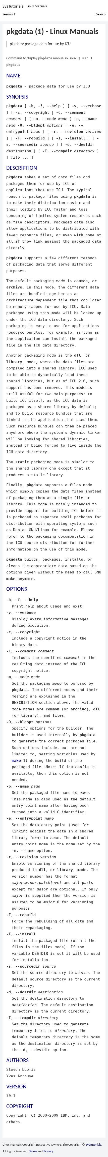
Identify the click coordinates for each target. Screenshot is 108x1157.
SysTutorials (13, 6)
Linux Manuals (37, 6)
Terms (33, 1151)
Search (100, 14)
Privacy (48, 1151)
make (16, 760)
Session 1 (9, 14)
